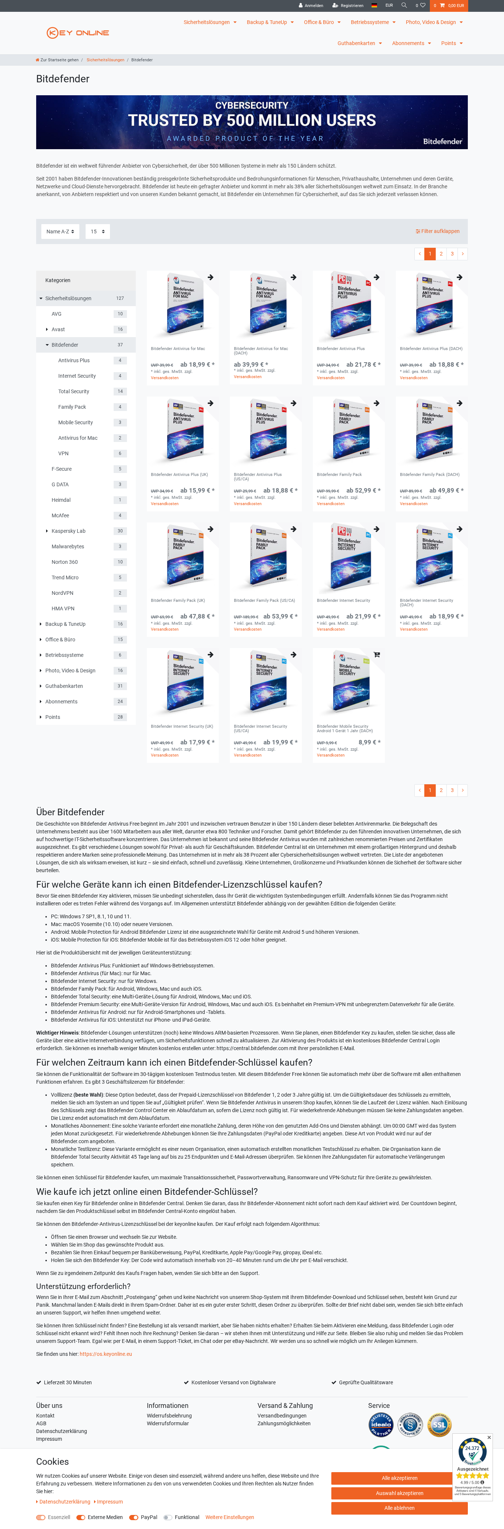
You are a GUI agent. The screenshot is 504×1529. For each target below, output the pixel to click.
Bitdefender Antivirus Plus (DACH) (431, 349)
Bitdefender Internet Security (343, 601)
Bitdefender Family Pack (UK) (178, 601)
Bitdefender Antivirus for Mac (178, 349)
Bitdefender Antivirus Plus (341, 349)
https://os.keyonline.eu (106, 1354)
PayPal (149, 1517)
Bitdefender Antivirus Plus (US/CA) (258, 477)
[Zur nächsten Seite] (463, 254)
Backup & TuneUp (267, 22)
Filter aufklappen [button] (440, 231)
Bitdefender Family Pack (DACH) (430, 475)
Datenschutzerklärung (61, 1431)
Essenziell (59, 1517)
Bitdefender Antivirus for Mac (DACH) (261, 351)
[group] (183, 307)
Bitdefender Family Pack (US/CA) (264, 601)
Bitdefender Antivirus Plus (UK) (179, 475)
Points (449, 43)
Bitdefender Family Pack (339, 475)
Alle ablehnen (399, 1508)
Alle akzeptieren (400, 1478)
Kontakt (45, 1416)
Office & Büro (319, 22)
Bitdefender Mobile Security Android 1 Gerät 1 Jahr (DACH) (345, 728)
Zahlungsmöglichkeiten (284, 1423)
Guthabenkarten (357, 43)
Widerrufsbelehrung (169, 1416)
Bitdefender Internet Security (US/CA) (260, 728)
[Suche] (404, 5)
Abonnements (408, 43)
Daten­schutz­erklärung (65, 1502)
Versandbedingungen (282, 1416)
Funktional (187, 1517)
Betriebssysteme (370, 22)
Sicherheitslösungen (207, 22)
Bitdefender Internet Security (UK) (182, 726)
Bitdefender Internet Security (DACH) (426, 603)
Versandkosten (165, 378)
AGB (41, 1423)
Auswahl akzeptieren (400, 1493)
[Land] (374, 5)
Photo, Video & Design (431, 22)
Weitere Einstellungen (230, 1517)
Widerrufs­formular (168, 1423)
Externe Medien (105, 1517)
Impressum (49, 1439)
